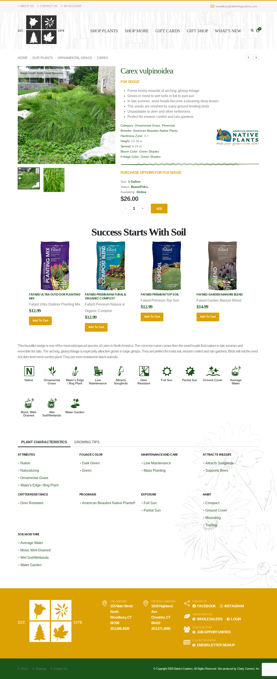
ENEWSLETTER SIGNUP (215, 645)
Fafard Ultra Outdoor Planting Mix (54, 296)
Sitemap (40, 668)
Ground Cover (212, 380)
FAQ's (24, 668)
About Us (26, 6)
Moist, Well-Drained (29, 414)
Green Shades (149, 151)
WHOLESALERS (209, 619)
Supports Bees (216, 470)
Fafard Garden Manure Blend (219, 294)
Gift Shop (197, 30)
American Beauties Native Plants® (108, 503)
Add (159, 208)
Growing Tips (87, 442)
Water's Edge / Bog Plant (75, 381)
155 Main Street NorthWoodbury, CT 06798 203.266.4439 (121, 617)
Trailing (211, 525)
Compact (212, 503)
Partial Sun (189, 380)
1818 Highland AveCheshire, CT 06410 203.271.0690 (162, 617)
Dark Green (91, 463)
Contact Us (48, 6)
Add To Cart (40, 320)
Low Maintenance (98, 381)
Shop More (137, 30)
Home (23, 58)
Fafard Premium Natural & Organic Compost (105, 296)
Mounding (213, 518)
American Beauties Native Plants (155, 130)
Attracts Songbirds (121, 381)
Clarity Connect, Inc (248, 668)
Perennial (168, 125)
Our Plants (42, 58)
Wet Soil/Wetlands (51, 414)
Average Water (236, 381)
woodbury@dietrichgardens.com (236, 6)
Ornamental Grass (75, 58)
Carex (102, 58)
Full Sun (166, 380)
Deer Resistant (143, 381)
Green (87, 470)
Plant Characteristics (44, 442)
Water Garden (74, 412)
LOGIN (235, 619)
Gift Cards (167, 30)
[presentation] (23, 115)
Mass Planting (155, 470)
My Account (72, 6)
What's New (228, 30)
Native (28, 380)
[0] (257, 30)
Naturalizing (29, 470)
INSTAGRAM (234, 606)
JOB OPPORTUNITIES (213, 632)
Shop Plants (104, 30)
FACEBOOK (206, 606)
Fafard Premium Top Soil (160, 294)
